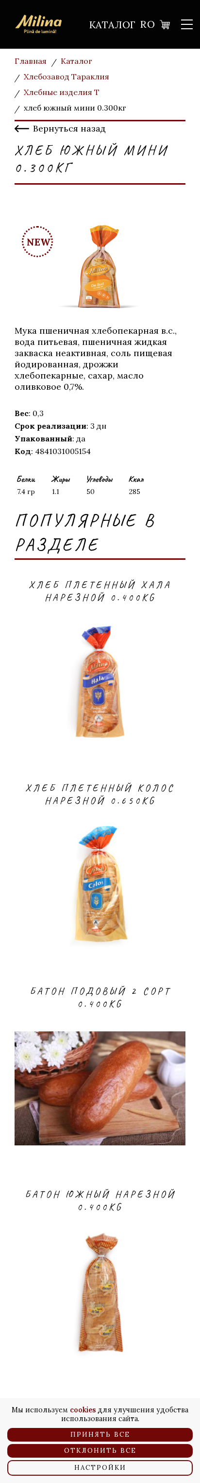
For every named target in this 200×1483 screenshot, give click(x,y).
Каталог (112, 25)
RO (148, 24)
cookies (83, 1410)
